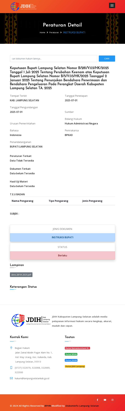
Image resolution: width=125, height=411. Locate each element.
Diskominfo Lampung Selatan (82, 405)
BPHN (48, 405)
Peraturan (54, 32)
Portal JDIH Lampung (75, 366)
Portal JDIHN (71, 360)
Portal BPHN (71, 354)
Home (42, 32)
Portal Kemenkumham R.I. (77, 348)
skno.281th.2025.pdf (21, 274)
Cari (106, 58)
